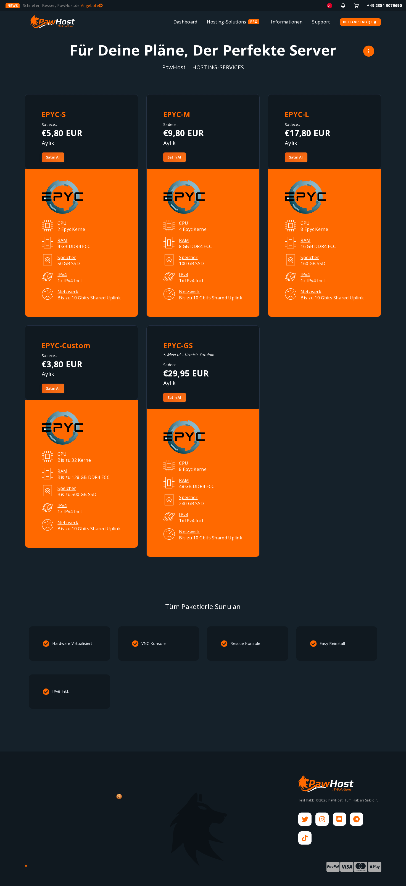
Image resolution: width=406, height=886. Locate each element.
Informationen (286, 22)
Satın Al (53, 157)
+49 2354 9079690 (384, 5)
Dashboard (185, 22)
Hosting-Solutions (226, 22)
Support (321, 22)
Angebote (90, 5)
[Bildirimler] (343, 5)
